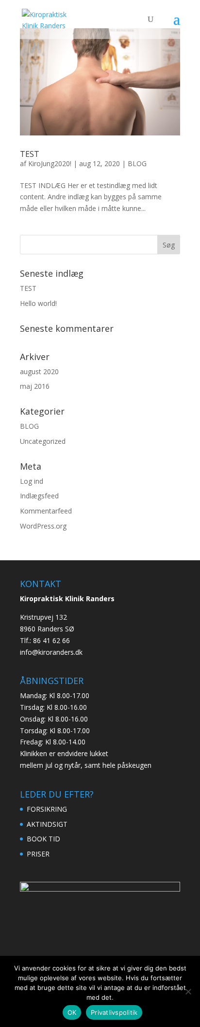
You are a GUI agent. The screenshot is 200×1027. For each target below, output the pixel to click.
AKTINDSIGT (47, 824)
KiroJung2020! (49, 163)
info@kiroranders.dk (51, 652)
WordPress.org (43, 526)
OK (72, 1012)
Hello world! (38, 303)
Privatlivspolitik (114, 1012)
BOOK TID (43, 838)
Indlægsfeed (39, 495)
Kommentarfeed (46, 510)
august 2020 (39, 371)
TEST (29, 154)
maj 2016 (35, 386)
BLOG (137, 163)
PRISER (38, 853)
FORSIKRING (47, 809)
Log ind (31, 481)
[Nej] (188, 991)
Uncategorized (43, 441)
